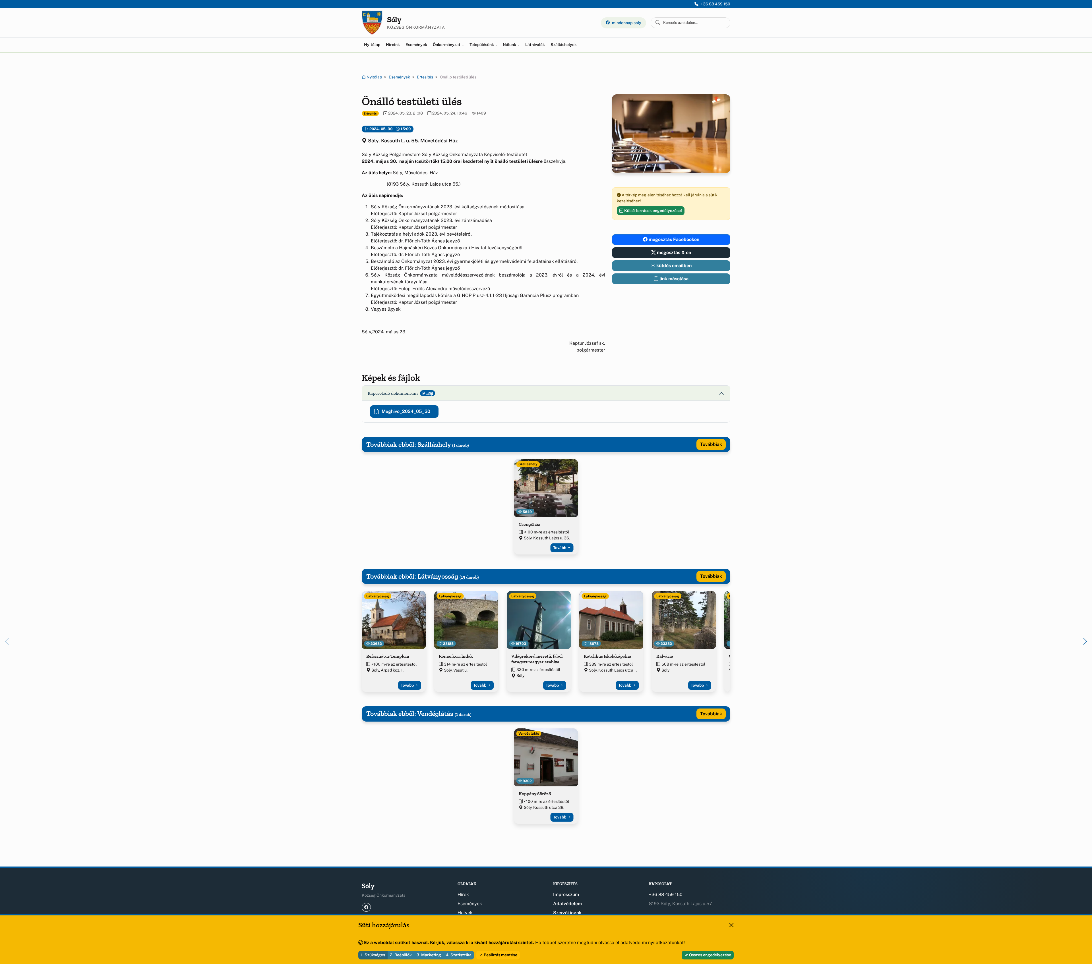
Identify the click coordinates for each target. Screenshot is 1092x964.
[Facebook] (366, 907)
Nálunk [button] (510, 44)
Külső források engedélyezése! (652, 210)
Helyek (465, 912)
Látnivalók (535, 44)
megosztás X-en (673, 252)
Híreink (393, 44)
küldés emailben (673, 265)
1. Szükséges (373, 955)
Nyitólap (372, 44)
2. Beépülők (401, 955)
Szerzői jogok (567, 912)
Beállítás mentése (500, 955)
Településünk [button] (482, 44)
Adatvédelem (567, 903)
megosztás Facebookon (673, 239)
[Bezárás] (731, 925)
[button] (1085, 641)
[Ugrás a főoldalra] (372, 23)
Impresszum (566, 894)
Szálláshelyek (564, 44)
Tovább (560, 547)
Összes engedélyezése (709, 955)
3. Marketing (429, 955)
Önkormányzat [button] (447, 44)
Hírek (463, 894)
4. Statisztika (458, 955)
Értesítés (425, 77)
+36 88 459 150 (715, 4)
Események (416, 44)
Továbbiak (711, 444)
